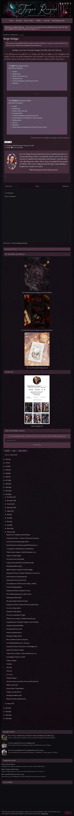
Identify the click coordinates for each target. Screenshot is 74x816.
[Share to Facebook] (11, 142)
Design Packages (11, 38)
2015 (6, 487)
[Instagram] (65, 4)
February (9, 532)
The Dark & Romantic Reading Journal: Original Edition (37, 330)
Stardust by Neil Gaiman (13, 611)
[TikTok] (62, 4)
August (9, 511)
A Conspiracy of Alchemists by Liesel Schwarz (20, 549)
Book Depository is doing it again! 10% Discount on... (22, 545)
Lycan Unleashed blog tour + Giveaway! (18, 643)
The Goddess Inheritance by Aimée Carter (19, 594)
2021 (6, 466)
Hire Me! (9, 667)
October (9, 504)
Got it (68, 812)
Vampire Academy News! (13, 692)
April (8, 525)
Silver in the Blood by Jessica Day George (12, 774)
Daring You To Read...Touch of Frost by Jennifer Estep (22, 604)
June (8, 518)
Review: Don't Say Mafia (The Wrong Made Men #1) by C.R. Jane (26, 750)
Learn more (44, 813)
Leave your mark (18, 147)
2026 (6, 459)
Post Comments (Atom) (19, 243)
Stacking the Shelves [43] (13, 597)
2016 (6, 484)
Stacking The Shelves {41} (14, 695)
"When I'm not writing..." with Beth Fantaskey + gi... (21, 552)
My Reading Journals (58, 20)
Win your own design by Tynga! (15, 615)
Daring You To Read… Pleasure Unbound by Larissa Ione (23, 573)
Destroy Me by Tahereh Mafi (15, 688)
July (8, 514)
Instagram (38, 170)
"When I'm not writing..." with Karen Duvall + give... (21, 618)
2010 (6, 715)
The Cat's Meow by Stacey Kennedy (17, 639)
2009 (6, 718)
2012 (6, 708)
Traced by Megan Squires (14, 587)
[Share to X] (9, 142)
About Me (19, 20)
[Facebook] (60, 4)
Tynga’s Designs (11, 660)
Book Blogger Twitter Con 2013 (15, 657)
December (10, 497)
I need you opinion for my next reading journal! (21, 743)
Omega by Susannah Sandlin (14, 625)
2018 (6, 477)
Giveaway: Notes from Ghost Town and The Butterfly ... (22, 681)
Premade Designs (34, 50)
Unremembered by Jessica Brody (16, 580)
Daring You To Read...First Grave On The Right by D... (22, 646)
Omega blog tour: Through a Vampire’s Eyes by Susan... (22, 622)
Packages (15, 50)
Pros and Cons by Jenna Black (15, 559)
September (10, 507)
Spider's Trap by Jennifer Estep (9, 769)
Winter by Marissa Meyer (8, 764)
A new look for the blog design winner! (17, 542)
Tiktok (31, 170)
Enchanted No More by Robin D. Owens (18, 590)
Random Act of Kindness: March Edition (18, 535)
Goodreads (46, 20)
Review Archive (29, 20)
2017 (6, 480)
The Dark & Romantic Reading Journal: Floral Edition (37, 292)
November (10, 500)
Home (11, 20)
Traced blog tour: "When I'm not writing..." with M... (21, 583)
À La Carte (9, 674)
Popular (7, 450)
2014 (6, 491)
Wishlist (38, 20)
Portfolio (44, 50)
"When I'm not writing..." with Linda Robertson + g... (21, 653)
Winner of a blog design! (13, 555)
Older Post (65, 186)
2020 (6, 470)
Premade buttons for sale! (14, 629)
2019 (6, 473)
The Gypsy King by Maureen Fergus (17, 601)
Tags (14, 450)
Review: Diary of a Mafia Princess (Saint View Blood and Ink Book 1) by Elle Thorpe (31, 735)
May (8, 521)
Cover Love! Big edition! (13, 608)
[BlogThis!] (7, 142)
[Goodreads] (70, 4)
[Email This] (5, 142)
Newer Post (9, 186)
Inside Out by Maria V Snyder (15, 650)
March (9, 528)
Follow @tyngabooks (37, 426)
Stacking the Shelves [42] (13, 636)
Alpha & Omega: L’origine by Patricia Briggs (19, 569)
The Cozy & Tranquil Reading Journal (37, 368)
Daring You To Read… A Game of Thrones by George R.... (23, 538)
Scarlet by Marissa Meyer (14, 632)
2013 (6, 494)
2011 (6, 711)
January (9, 703)
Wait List (58, 50)
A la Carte (23, 50)
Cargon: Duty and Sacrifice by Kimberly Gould (20, 563)
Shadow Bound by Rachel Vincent (16, 699)
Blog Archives (23, 450)
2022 (6, 463)
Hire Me (51, 50)
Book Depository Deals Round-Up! (16, 577)
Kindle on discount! (12, 685)
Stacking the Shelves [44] (13, 566)
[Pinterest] (68, 4)
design (8, 147)
